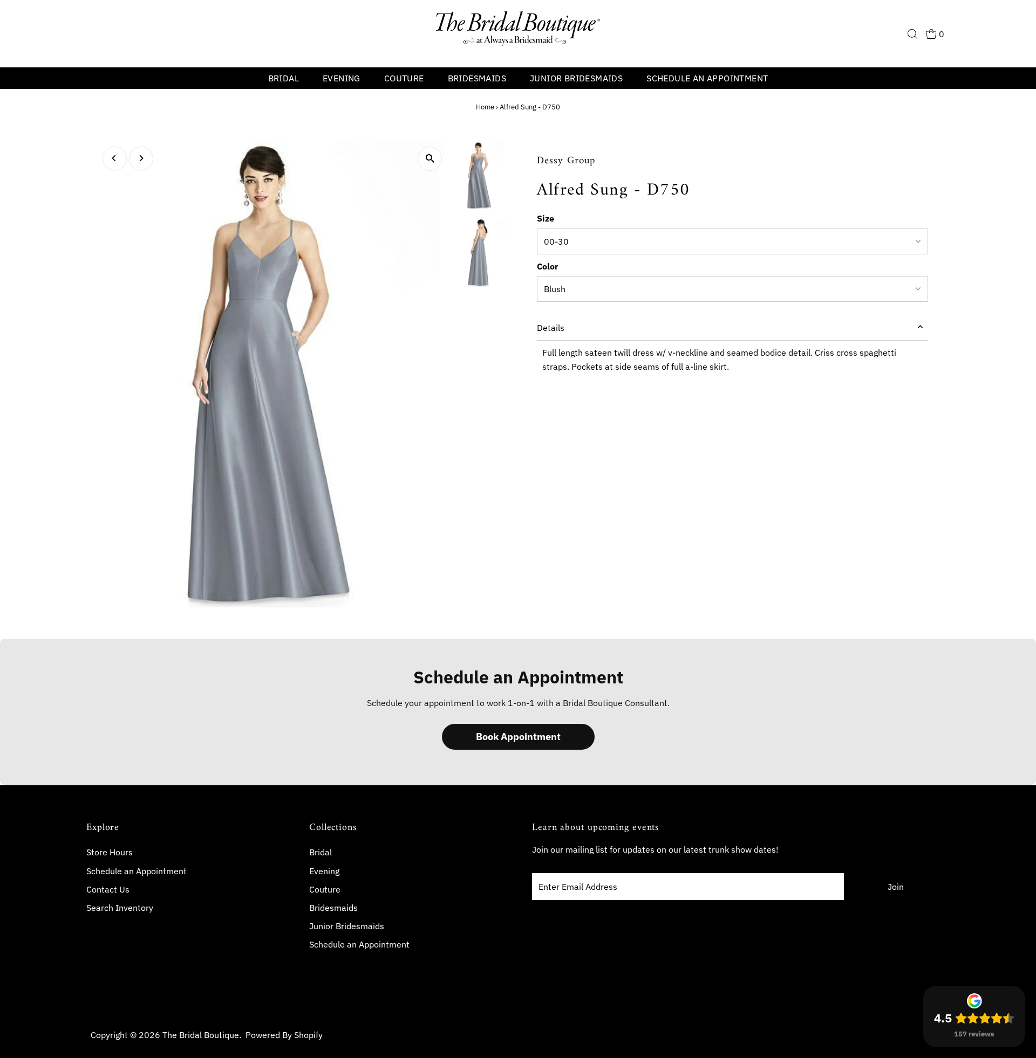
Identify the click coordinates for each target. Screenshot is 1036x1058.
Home (485, 107)
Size (545, 218)
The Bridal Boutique (200, 1034)
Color (547, 266)
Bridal (283, 78)
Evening (341, 78)
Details (550, 327)
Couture (404, 78)
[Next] (141, 158)
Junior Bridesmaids (576, 78)
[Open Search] (912, 34)
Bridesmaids (477, 78)
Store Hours (109, 852)
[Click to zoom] (430, 159)
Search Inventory (119, 907)
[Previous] (115, 158)
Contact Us (108, 889)
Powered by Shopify (284, 1034)
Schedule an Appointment (707, 78)
